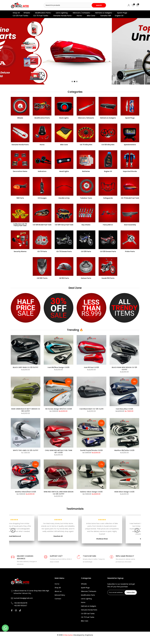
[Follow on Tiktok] (20, 610)
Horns (79, 15)
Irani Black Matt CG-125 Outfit (91, 409)
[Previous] (13, 530)
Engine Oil (119, 15)
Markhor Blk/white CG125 (124, 450)
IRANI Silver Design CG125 (124, 492)
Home (57, 584)
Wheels (26, 12)
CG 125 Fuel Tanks (20, 15)
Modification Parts (43, 12)
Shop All (16, 12)
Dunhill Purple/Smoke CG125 (91, 450)
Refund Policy (60, 595)
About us (58, 591)
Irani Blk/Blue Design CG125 (58, 367)
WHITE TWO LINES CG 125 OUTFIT (25, 450)
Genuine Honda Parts (62, 15)
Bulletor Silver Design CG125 (91, 492)
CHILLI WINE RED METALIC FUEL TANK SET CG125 (58, 451)
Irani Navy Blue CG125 (124, 409)
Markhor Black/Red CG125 (25, 492)
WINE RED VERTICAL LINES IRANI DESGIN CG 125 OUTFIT (58, 493)
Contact (58, 599)
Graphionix (89, 635)
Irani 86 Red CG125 (91, 367)
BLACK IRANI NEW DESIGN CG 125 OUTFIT (124, 368)
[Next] (137, 530)
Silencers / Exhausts (81, 12)
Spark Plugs (122, 12)
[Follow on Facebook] (12, 610)
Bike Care (91, 15)
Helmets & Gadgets (103, 12)
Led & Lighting (62, 12)
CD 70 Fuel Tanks (40, 15)
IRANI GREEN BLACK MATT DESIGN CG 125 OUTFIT (25, 410)
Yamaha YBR (105, 15)
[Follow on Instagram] (16, 610)
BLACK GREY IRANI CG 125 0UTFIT (25, 367)
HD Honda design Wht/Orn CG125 (58, 409)
